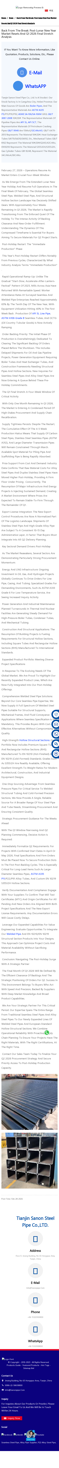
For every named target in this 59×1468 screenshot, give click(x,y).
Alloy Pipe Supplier (28, 1442)
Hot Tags (45, 1365)
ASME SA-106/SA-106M (30, 113)
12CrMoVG (37, 130)
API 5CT (32, 122)
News (11, 18)
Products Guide (14, 1365)
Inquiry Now (14, 1418)
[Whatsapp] (47, 1033)
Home (3, 18)
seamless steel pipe (10, 1442)
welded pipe (14, 934)
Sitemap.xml (28, 1368)
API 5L (23, 122)
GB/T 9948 (13, 130)
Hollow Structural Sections (34, 740)
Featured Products (31, 1365)
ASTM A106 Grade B (12, 318)
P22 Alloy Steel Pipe (47, 1442)
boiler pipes (36, 105)
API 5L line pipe (41, 313)
